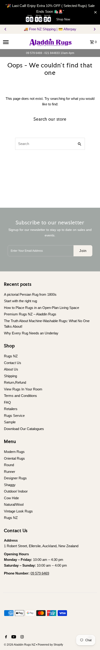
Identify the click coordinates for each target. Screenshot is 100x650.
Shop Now (63, 19)
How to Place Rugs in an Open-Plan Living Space (41, 308)
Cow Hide (11, 498)
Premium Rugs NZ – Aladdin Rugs (30, 314)
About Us (11, 369)
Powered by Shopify (50, 644)
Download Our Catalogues (24, 429)
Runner (9, 472)
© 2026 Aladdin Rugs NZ (20, 644)
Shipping (10, 376)
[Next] (94, 29)
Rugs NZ (11, 356)
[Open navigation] (13, 42)
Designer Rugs (15, 478)
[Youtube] (13, 637)
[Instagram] (21, 637)
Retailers (10, 409)
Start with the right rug (20, 301)
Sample (10, 422)
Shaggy (10, 485)
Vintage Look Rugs (18, 511)
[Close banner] (95, 12)
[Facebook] (5, 637)
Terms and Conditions (20, 396)
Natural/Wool (13, 504)
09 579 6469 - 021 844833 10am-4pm (50, 53)
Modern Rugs (14, 452)
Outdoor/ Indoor (16, 491)
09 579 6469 (39, 573)
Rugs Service (14, 416)
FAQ (7, 402)
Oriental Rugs (14, 458)
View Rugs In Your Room (23, 389)
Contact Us (12, 363)
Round (9, 465)
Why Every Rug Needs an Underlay (31, 333)
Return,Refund (15, 382)
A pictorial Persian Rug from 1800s (30, 294)
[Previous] (5, 29)
